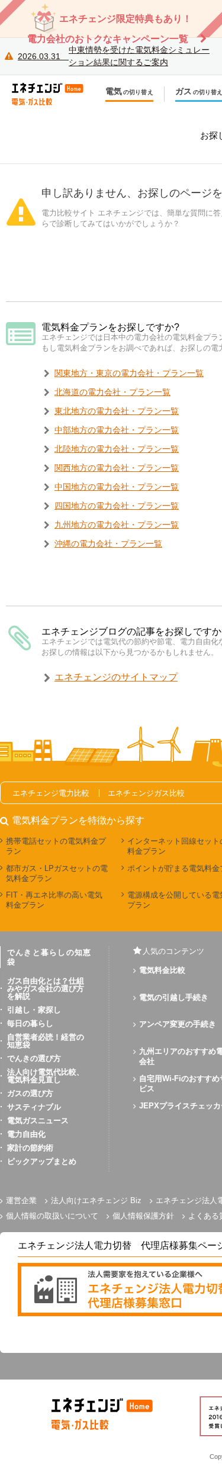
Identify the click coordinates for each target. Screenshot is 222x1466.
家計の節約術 (30, 1147)
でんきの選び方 (34, 1058)
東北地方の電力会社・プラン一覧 (116, 411)
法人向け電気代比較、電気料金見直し (45, 1076)
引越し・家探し (34, 1009)
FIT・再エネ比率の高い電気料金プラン (54, 899)
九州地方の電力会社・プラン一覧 (116, 524)
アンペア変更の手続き (177, 1024)
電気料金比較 (162, 970)
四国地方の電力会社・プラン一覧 (116, 505)
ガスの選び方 (30, 1093)
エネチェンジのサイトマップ (116, 677)
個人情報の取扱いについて (52, 1215)
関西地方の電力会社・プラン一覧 (116, 467)
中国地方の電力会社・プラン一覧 (116, 486)
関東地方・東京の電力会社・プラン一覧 (129, 373)
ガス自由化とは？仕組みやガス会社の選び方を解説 (45, 988)
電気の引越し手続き (173, 997)
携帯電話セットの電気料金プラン (56, 846)
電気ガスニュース (38, 1120)
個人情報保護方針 (143, 1215)
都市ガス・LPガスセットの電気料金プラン (57, 873)
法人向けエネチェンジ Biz (96, 1200)
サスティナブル (34, 1106)
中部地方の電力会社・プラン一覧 (116, 430)
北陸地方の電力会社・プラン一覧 (116, 449)
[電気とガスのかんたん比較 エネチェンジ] (53, 94)
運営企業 (21, 1200)
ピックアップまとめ (41, 1161)
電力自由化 (26, 1134)
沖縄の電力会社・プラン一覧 (108, 543)
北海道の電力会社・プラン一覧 (112, 392)
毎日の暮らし (30, 1023)
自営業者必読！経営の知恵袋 (45, 1041)
